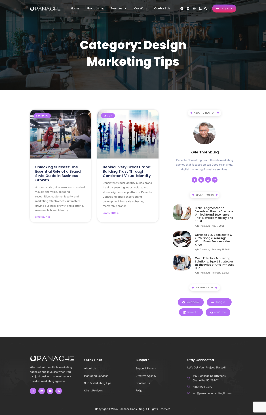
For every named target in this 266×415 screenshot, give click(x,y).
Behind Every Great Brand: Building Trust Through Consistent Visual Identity (127, 171)
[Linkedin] (188, 8)
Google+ (220, 302)
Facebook (192, 302)
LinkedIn (192, 312)
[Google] (208, 179)
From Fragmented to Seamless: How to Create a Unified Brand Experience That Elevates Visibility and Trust (214, 214)
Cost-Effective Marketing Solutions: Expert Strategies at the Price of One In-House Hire (214, 263)
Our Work (140, 8)
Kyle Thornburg (205, 152)
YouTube (219, 312)
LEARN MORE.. (43, 217)
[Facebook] (181, 8)
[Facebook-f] (194, 179)
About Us (92, 8)
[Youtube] (194, 8)
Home (75, 8)
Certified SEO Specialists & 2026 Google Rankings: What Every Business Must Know (213, 240)
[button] (205, 8)
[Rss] (200, 8)
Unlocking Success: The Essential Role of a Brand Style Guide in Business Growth (58, 173)
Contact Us (162, 8)
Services (116, 8)
